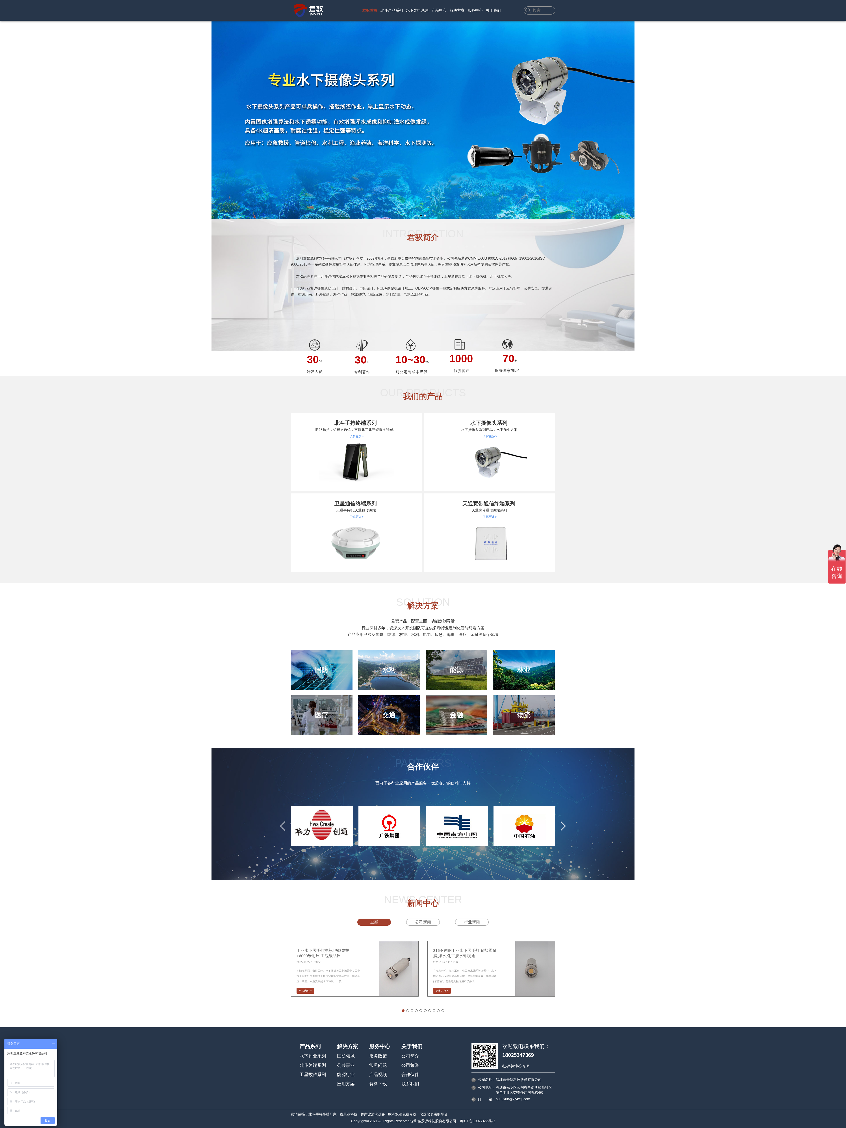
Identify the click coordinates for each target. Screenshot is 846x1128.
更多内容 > (305, 990)
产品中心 (439, 10)
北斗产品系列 (391, 10)
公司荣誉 (410, 1065)
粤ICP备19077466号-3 (477, 1121)
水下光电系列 (417, 10)
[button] (421, 215)
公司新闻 (423, 922)
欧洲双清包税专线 (402, 1114)
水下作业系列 (313, 1056)
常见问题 (378, 1065)
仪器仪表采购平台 (433, 1114)
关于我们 (493, 10)
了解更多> (356, 436)
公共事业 (346, 1065)
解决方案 (457, 10)
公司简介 (410, 1056)
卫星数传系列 (313, 1074)
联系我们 (410, 1083)
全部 (374, 922)
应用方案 (346, 1083)
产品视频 (378, 1074)
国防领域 (346, 1056)
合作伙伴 (410, 1074)
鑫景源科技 (348, 1114)
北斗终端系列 (313, 1065)
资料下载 (378, 1083)
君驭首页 (369, 10)
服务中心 (475, 10)
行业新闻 (472, 922)
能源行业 (346, 1074)
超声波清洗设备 (372, 1114)
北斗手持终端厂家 (322, 1114)
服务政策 (378, 1056)
